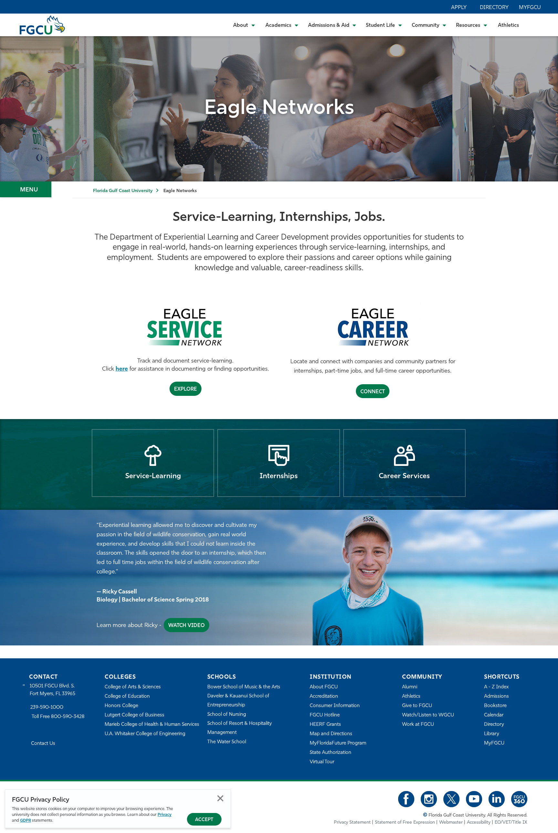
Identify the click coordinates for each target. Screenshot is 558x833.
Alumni (409, 687)
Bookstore (495, 706)
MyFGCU (530, 7)
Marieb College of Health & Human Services (152, 724)
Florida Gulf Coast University (122, 191)
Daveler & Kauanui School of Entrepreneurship (238, 701)
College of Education (127, 696)
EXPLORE (185, 389)
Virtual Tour (322, 762)
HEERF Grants (325, 724)
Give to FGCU (417, 706)
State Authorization (330, 752)
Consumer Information (335, 706)
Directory (494, 7)
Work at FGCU (418, 724)
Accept (204, 820)
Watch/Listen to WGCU (428, 715)
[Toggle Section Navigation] (25, 189)
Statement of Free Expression (405, 822)
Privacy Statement (352, 822)
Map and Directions (331, 734)
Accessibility (479, 822)
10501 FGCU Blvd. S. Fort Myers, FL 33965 (52, 690)
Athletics (508, 25)
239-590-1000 (46, 707)
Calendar (493, 715)
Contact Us (43, 743)
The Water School (226, 742)
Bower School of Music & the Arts (243, 687)
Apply (459, 7)
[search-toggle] (535, 25)
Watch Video (186, 625)
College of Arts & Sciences (133, 687)
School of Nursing (226, 714)
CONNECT (372, 392)
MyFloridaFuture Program (338, 743)
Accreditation (324, 696)
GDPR (25, 820)
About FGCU (324, 687)
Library (491, 734)
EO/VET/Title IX (511, 822)
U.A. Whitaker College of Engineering (145, 734)
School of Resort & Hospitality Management (239, 728)
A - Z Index (496, 687)
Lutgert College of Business (134, 715)
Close (220, 798)
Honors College (121, 706)
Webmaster (451, 822)
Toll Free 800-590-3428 (58, 717)
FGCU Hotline (325, 715)
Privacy (164, 815)
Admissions (496, 696)
